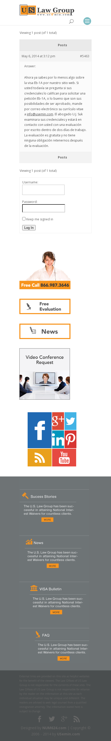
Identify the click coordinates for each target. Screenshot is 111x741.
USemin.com (68, 733)
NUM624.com (54, 727)
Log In (29, 228)
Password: (29, 202)
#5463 (84, 56)
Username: (30, 182)
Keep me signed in (39, 219)
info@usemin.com (40, 114)
